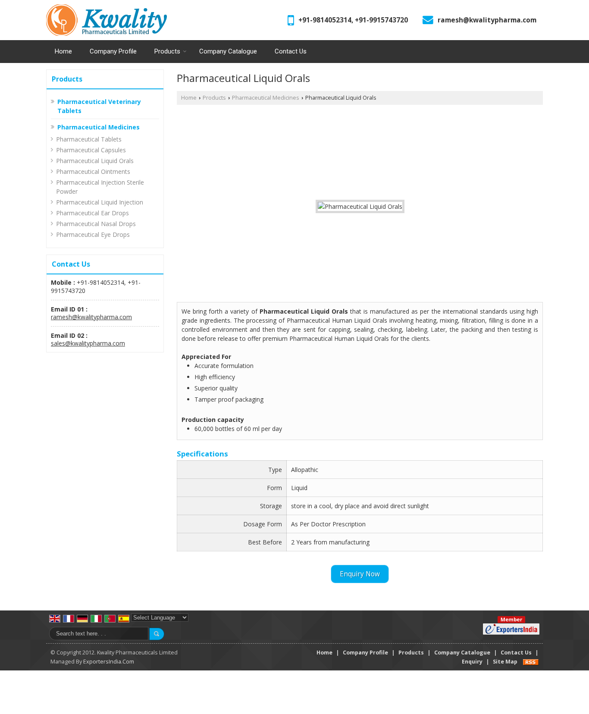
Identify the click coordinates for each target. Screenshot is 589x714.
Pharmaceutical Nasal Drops (96, 224)
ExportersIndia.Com (108, 661)
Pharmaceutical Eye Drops (93, 234)
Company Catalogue (228, 51)
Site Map (505, 661)
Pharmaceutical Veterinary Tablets (99, 106)
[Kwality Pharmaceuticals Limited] (106, 20)
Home (63, 51)
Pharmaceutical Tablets (89, 139)
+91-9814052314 (324, 20)
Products (167, 51)
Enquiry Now (360, 574)
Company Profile (113, 51)
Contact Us (291, 51)
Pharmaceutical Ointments (93, 171)
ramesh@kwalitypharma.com (487, 20)
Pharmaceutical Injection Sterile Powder (100, 186)
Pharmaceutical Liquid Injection (99, 202)
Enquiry (472, 661)
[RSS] (531, 661)
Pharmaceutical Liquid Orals (95, 161)
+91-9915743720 (381, 20)
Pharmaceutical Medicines (98, 127)
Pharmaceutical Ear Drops (92, 213)
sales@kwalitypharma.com (88, 343)
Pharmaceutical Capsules (91, 150)
